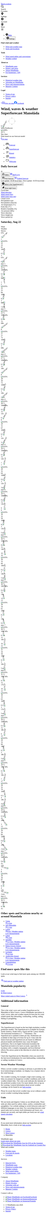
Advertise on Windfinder (14, 82)
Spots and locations (12, 49)
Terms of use (10, 94)
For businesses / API (12, 72)
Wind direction (6, 192)
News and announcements (14, 84)
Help (10, 35)
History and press (11, 68)
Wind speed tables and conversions (18, 56)
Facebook (20, 103)
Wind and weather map (13, 47)
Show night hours (10, 188)
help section (26, 1087)
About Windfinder (12, 70)
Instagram (33, 1199)
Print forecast (9, 178)
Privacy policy (10, 96)
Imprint (8, 98)
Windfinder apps (11, 66)
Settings (12, 39)
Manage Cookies (11, 86)
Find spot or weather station (14, 981)
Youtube (33, 1201)
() (7, 194)
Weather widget (11, 59)
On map (5, 139)
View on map (9, 103)
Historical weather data (13, 80)
